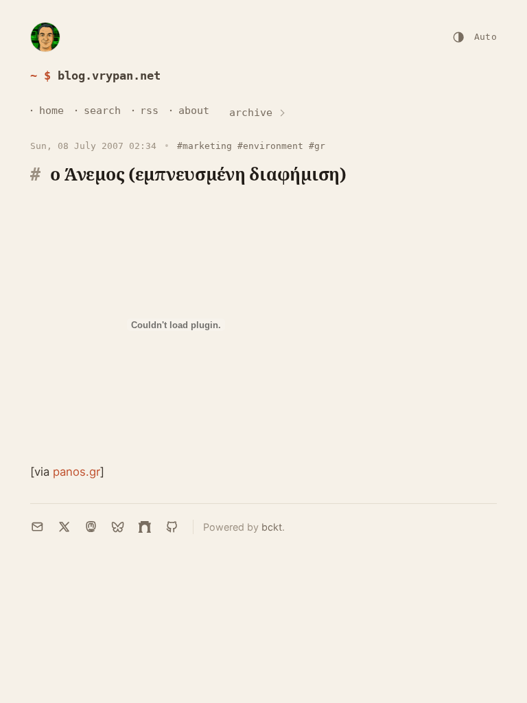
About (193, 110)
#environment (270, 146)
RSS (149, 110)
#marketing (204, 146)
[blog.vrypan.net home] (45, 37)
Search (102, 110)
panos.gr (76, 472)
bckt (271, 527)
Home (51, 110)
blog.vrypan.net (109, 75)
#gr (317, 146)
